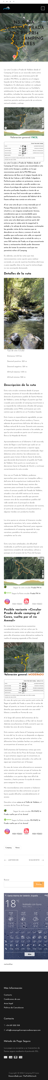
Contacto (8, 995)
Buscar (6, 880)
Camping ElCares (31, 51)
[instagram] (13, 1)
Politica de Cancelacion (14, 1008)
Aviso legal (8, 1003)
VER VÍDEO (17, 834)
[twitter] (6, 1)
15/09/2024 (14, 51)
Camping (8, 848)
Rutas (24, 54)
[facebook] (3, 1)
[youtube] (10, 1)
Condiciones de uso (12, 999)
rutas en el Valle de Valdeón (27, 802)
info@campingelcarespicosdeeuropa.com (23, 1030)
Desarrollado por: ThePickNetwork (22, 1076)
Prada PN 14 (36, 588)
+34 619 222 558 (13, 1025)
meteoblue (8, 964)
